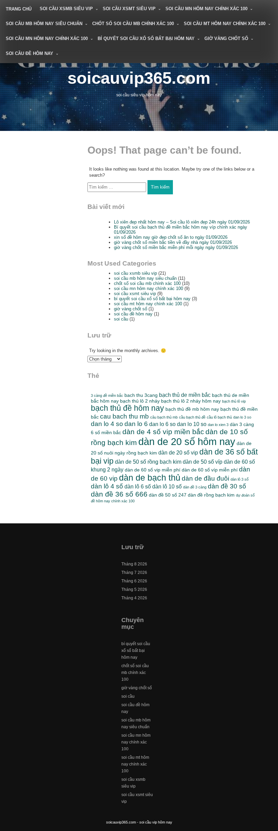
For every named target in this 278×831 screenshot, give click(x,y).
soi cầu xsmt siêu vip (129, 8)
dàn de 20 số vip (178, 452)
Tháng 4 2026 (134, 598)
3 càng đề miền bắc (107, 395)
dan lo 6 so (162, 424)
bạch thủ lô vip (234, 401)
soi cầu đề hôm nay (29, 53)
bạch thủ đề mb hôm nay (192, 409)
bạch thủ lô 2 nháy (140, 401)
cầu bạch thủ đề (192, 417)
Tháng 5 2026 (134, 589)
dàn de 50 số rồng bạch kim (148, 462)
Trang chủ (19, 9)
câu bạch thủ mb (164, 417)
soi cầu (121, 319)
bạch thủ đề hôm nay (127, 408)
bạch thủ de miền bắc (185, 395)
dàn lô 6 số (137, 486)
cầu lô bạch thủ (219, 417)
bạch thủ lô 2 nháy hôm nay (191, 401)
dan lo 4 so (107, 423)
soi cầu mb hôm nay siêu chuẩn (44, 23)
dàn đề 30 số (227, 486)
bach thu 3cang (141, 395)
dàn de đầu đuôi (205, 478)
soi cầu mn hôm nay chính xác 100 (206, 8)
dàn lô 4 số (107, 486)
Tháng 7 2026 (134, 572)
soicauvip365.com (139, 78)
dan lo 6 (136, 423)
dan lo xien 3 (218, 425)
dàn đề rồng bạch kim (211, 495)
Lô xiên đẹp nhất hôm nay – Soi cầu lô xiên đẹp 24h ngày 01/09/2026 (182, 222)
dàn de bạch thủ (149, 477)
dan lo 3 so (242, 417)
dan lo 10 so (191, 424)
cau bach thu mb (124, 416)
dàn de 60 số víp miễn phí (210, 469)
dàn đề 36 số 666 (119, 494)
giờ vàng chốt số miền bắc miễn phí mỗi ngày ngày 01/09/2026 (176, 247)
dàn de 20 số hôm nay (186, 441)
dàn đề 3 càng (194, 487)
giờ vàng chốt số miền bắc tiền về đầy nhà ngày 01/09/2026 (173, 242)
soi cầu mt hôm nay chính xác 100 (224, 23)
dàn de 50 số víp (202, 462)
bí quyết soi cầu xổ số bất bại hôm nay (146, 38)
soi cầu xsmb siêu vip (66, 8)
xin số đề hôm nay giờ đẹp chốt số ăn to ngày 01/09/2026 (170, 237)
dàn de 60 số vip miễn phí (152, 469)
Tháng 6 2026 (134, 581)
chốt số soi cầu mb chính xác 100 (133, 23)
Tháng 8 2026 (134, 564)
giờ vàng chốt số (226, 38)
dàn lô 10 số (167, 486)
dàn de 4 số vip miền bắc (163, 432)
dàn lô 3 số (240, 479)
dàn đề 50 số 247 (167, 495)
